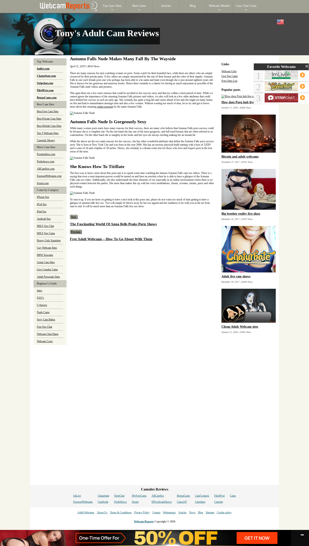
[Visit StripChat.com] (284, 100)
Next (73, 216)
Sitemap (210, 512)
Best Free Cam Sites (48, 111)
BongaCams (183, 495)
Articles (182, 512)
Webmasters (169, 512)
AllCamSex (158, 495)
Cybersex (42, 305)
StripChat (119, 495)
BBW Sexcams (45, 255)
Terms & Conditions (121, 512)
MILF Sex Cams (46, 233)
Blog (200, 512)
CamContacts (202, 495)
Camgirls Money (46, 140)
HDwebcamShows (162, 501)
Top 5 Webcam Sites (48, 133)
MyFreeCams (139, 495)
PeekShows (120, 501)
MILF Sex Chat (45, 226)
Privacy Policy (142, 512)
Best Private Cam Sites (49, 118)
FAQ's (40, 297)
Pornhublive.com (46, 154)
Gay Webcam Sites (47, 247)
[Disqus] (142, 304)
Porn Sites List (229, 80)
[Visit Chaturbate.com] (284, 89)
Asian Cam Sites (46, 262)
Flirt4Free (219, 495)
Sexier (135, 501)
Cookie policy (224, 512)
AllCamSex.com (46, 168)
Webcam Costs (45, 341)
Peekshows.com (45, 161)
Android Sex (44, 218)
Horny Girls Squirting (49, 240)
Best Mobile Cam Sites (49, 125)
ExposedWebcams (83, 501)
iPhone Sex (43, 197)
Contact (156, 512)
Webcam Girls (229, 71)
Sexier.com (43, 183)
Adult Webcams (85, 512)
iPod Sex (42, 204)
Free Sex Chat (44, 326)
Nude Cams (43, 312)
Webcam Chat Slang (47, 334)
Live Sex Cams (229, 76)
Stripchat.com (45, 83)
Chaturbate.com (46, 75)
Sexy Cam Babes (46, 319)
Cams (233, 495)
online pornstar (105, 106)
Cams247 (182, 501)
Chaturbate (103, 495)
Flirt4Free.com (45, 90)
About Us (102, 512)
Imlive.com (43, 68)
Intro (39, 290)
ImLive (77, 495)
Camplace (200, 501)
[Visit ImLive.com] (284, 77)
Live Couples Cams (47, 269)
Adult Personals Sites (48, 276)
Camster (218, 501)
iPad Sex (41, 211)
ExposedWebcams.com (49, 176)
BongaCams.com (47, 97)
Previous (76, 231)
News (192, 512)
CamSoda (103, 501)
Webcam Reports (144, 521)
